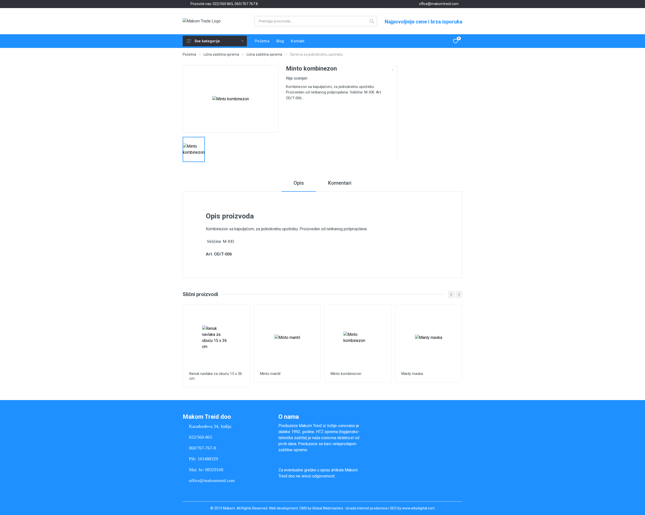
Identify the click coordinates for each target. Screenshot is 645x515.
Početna (189, 54)
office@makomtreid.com (439, 4)
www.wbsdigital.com (418, 508)
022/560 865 (223, 4)
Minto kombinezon (346, 373)
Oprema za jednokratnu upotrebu (316, 54)
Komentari (339, 183)
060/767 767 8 (246, 4)
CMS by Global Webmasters (321, 508)
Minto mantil (270, 373)
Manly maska (412, 373)
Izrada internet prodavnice (367, 508)
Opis (299, 183)
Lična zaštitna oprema (221, 54)
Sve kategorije (207, 41)
